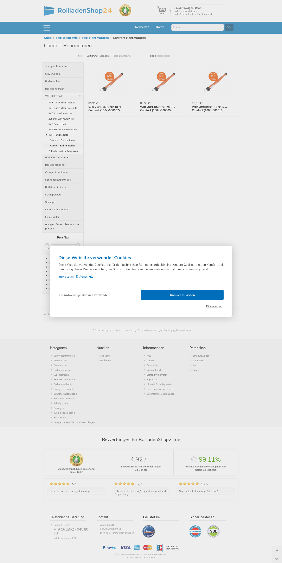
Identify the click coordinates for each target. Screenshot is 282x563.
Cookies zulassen (182, 295)
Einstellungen (214, 306)
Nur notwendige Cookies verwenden (84, 295)
